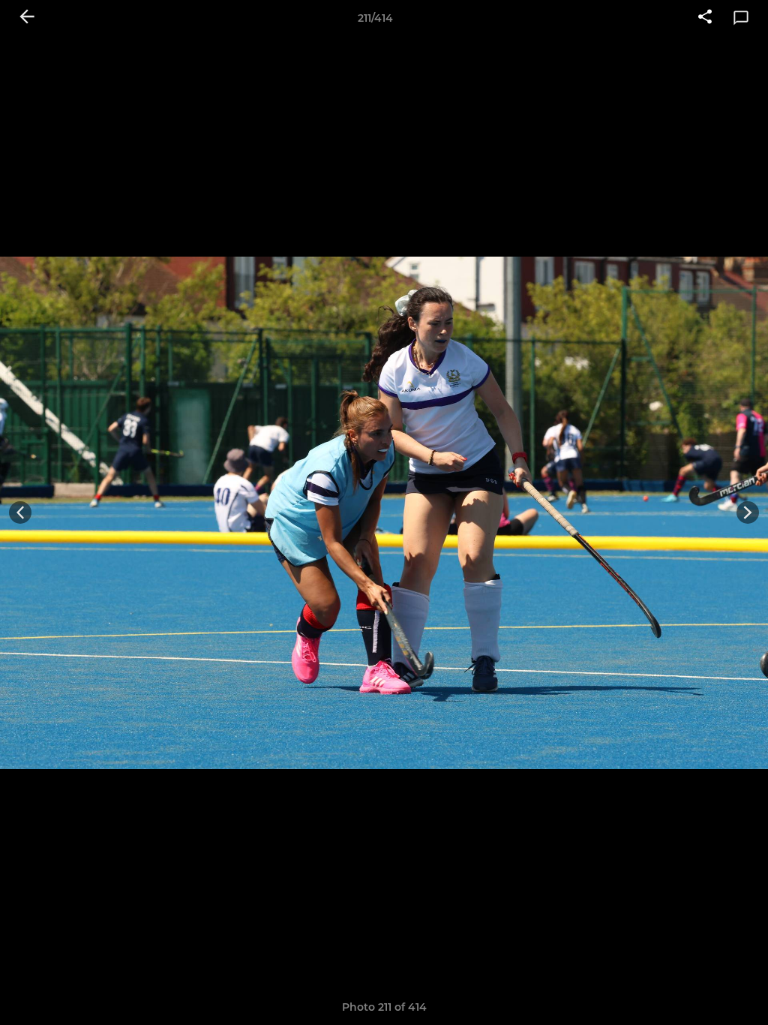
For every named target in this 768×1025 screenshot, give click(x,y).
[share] (705, 18)
